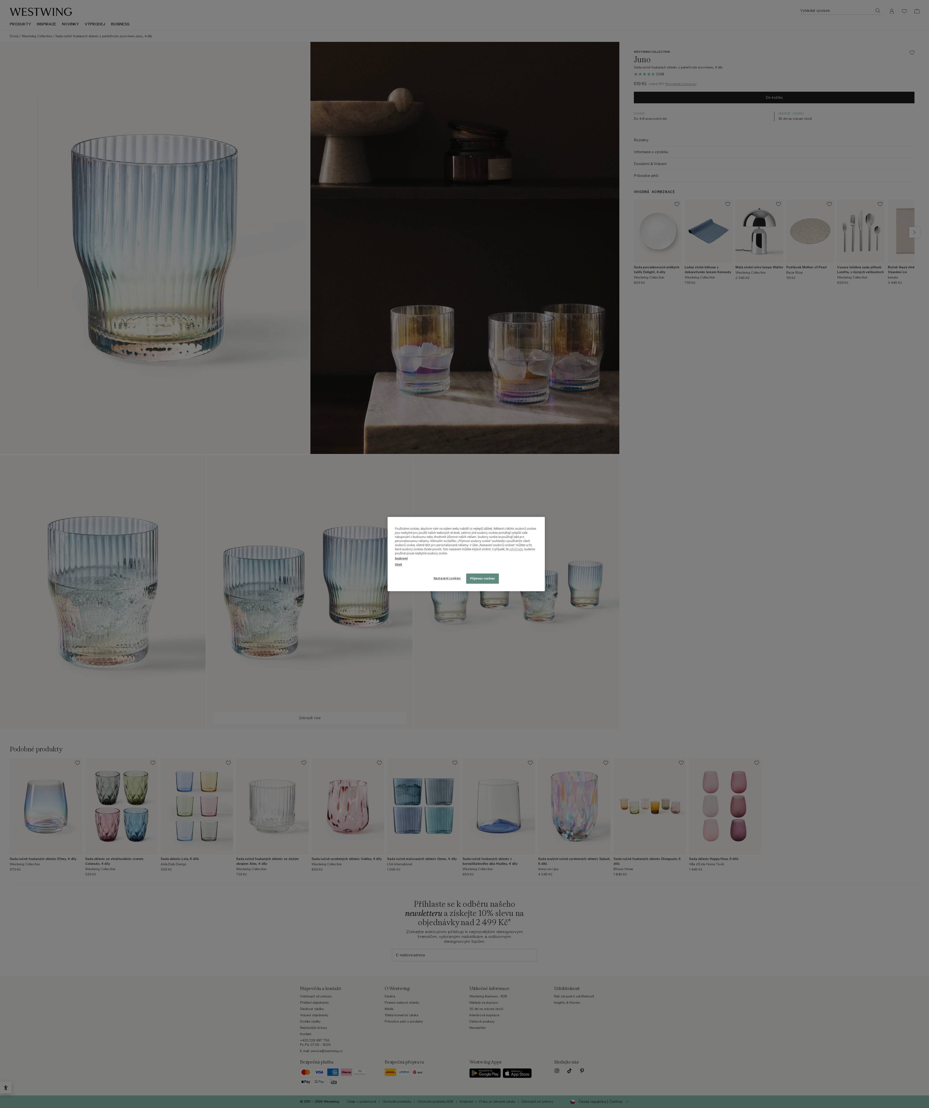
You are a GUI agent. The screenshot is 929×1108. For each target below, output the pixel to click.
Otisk (398, 564)
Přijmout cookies (482, 578)
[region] (466, 554)
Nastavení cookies (447, 578)
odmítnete (516, 549)
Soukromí (401, 558)
